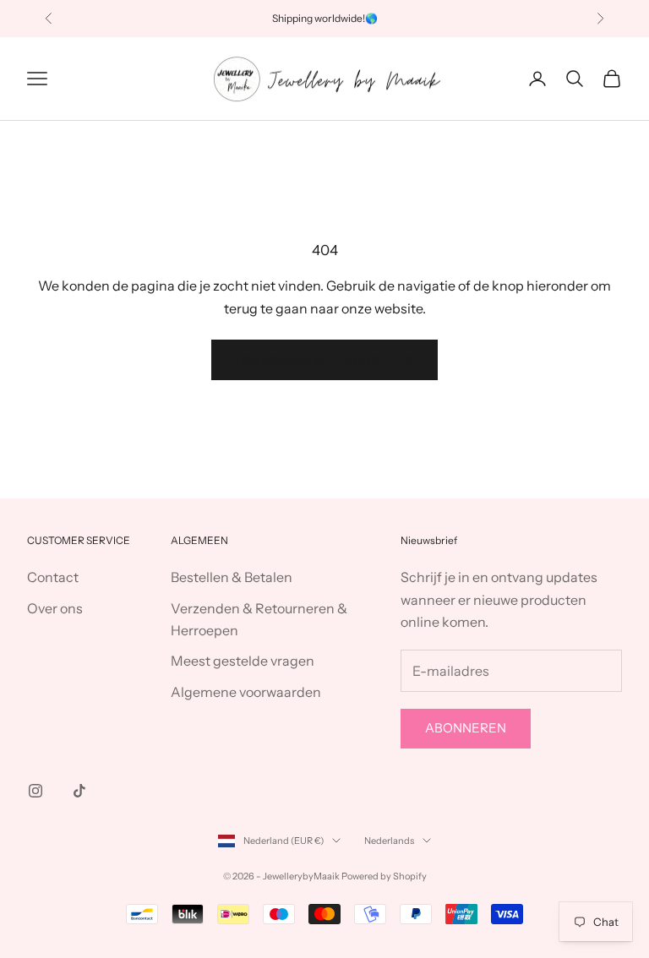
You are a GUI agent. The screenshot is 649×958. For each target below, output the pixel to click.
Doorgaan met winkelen (324, 359)
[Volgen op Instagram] (35, 790)
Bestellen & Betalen (231, 577)
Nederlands (389, 840)
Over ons (55, 608)
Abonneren (465, 728)
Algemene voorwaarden (246, 691)
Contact (53, 577)
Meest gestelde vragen (242, 660)
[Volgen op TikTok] (79, 790)
